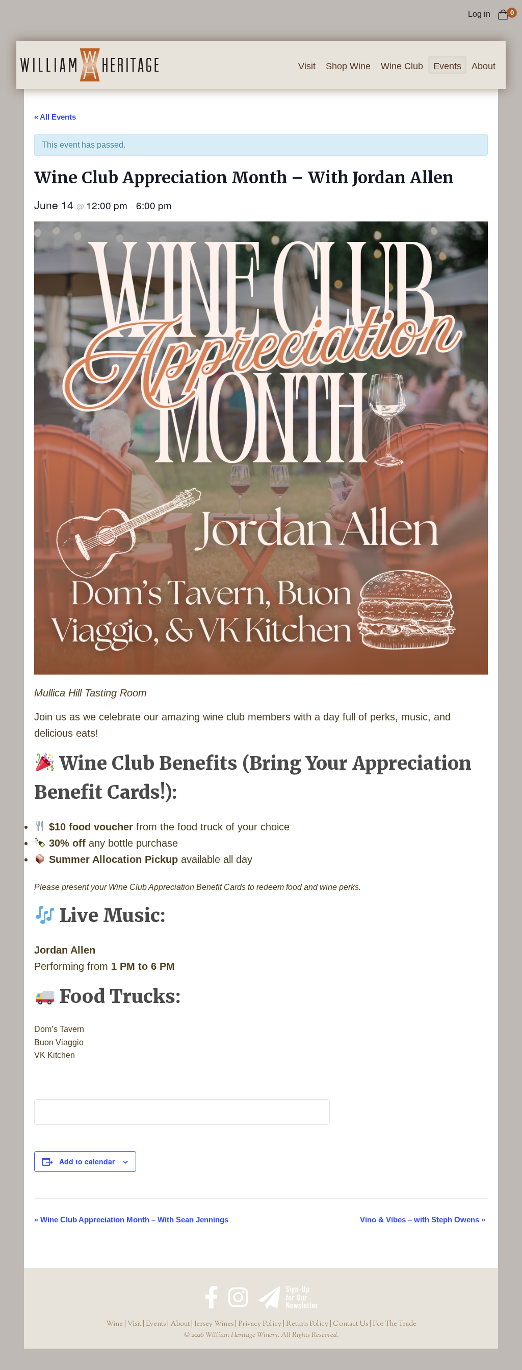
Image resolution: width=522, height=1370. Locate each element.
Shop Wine (348, 66)
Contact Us (350, 1324)
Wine (114, 1324)
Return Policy (307, 1324)
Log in (479, 14)
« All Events (55, 117)
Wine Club (402, 66)
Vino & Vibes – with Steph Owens (422, 1219)
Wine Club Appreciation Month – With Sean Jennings (131, 1219)
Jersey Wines (213, 1324)
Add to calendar (87, 1161)
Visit (307, 66)
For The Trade (394, 1324)
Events (447, 66)
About (483, 66)
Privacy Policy (259, 1324)
